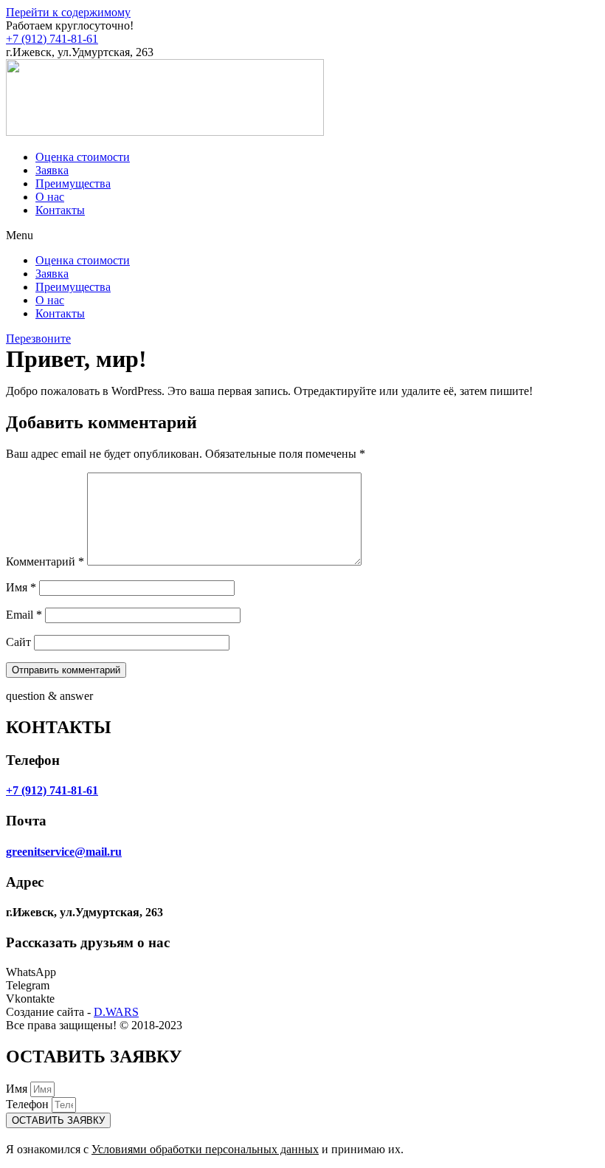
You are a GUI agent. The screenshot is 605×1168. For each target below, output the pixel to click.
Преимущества (73, 183)
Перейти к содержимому (68, 12)
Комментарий (45, 561)
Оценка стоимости (82, 157)
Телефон (29, 1104)
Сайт (18, 642)
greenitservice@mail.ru (64, 851)
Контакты (60, 210)
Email (24, 614)
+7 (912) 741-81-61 (52, 38)
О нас (49, 196)
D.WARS (116, 1012)
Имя (21, 587)
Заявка (52, 170)
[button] (302, 235)
